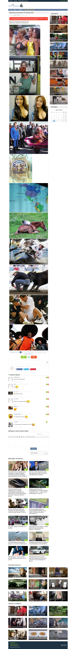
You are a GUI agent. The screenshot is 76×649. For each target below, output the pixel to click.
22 (63, 119)
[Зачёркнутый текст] (15, 436)
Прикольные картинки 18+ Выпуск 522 (18, 23)
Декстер (16, 406)
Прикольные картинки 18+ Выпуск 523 (18, 21)
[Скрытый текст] (28, 436)
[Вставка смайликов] (24, 436)
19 (56, 119)
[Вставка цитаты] (30, 436)
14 (45, 352)
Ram (15, 384)
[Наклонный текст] (11, 436)
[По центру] (19, 436)
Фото (11, 9)
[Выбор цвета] (26, 436)
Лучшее (15, 0)
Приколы (15, 15)
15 (63, 117)
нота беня (16, 398)
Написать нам (12, 642)
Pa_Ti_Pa (16, 391)
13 (58, 117)
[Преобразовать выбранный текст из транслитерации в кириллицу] (32, 436)
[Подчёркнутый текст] (13, 436)
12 (56, 117)
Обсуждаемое (21, 0)
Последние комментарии (29, 9)
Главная (10, 0)
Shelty (16, 421)
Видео (15, 9)
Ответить (16, 381)
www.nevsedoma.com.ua (14, 645)
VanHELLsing (16, 377)
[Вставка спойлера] (34, 436)
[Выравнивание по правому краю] (21, 436)
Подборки (20, 9)
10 (40, 352)
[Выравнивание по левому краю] (17, 436)
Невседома (17, 7)
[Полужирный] (10, 436)
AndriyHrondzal (17, 414)
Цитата (20, 381)
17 (51, 119)
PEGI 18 (19, 15)
